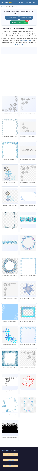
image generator (26, 40)
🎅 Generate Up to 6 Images (20, 22)
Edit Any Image (12, 17)
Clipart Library (6, 450)
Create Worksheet (26, 17)
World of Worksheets (11, 466)
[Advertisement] (19, 75)
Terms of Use (10, 454)
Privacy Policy (10, 460)
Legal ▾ (34, 2)
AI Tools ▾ (21, 2)
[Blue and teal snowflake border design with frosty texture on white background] (28, 219)
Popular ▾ (28, 2)
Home (3, 6)
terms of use (19, 44)
